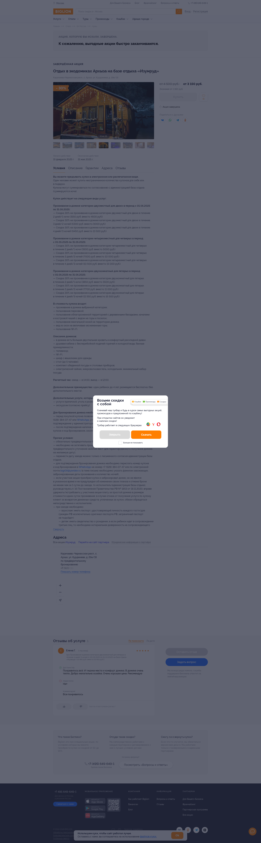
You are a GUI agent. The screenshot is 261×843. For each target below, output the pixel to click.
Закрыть (115, 434)
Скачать (146, 434)
